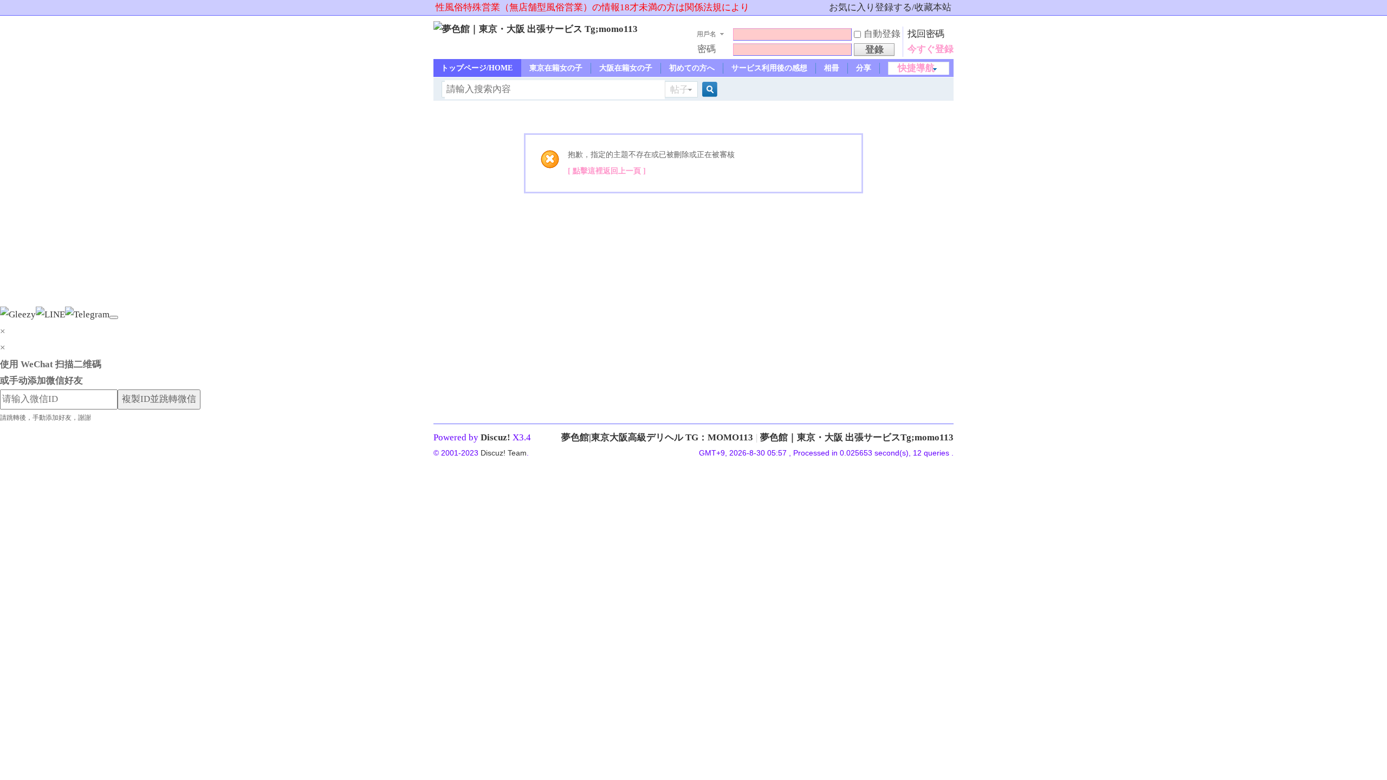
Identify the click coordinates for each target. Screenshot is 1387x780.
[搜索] (708, 89)
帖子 (679, 89)
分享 (863, 68)
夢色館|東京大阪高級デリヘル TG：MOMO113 (657, 437)
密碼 (706, 49)
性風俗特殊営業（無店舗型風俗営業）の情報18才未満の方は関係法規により (592, 7)
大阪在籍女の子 (625, 68)
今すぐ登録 (931, 49)
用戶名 (706, 34)
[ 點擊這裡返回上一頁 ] (607, 171)
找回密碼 (926, 34)
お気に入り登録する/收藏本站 (890, 7)
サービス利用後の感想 (769, 68)
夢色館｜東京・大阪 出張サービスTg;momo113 (857, 437)
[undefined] (113, 317)
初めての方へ (692, 68)
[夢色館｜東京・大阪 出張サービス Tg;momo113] (535, 29)
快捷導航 (916, 68)
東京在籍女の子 (555, 68)
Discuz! (495, 437)
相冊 (831, 68)
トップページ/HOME (477, 68)
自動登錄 (882, 34)
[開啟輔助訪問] (824, 7)
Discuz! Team (504, 452)
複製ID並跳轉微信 (159, 399)
